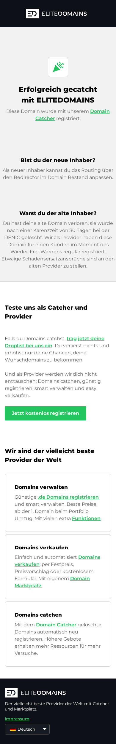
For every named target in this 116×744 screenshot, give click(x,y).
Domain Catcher (56, 625)
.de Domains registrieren (68, 497)
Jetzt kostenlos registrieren (45, 413)
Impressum (17, 718)
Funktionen (86, 518)
